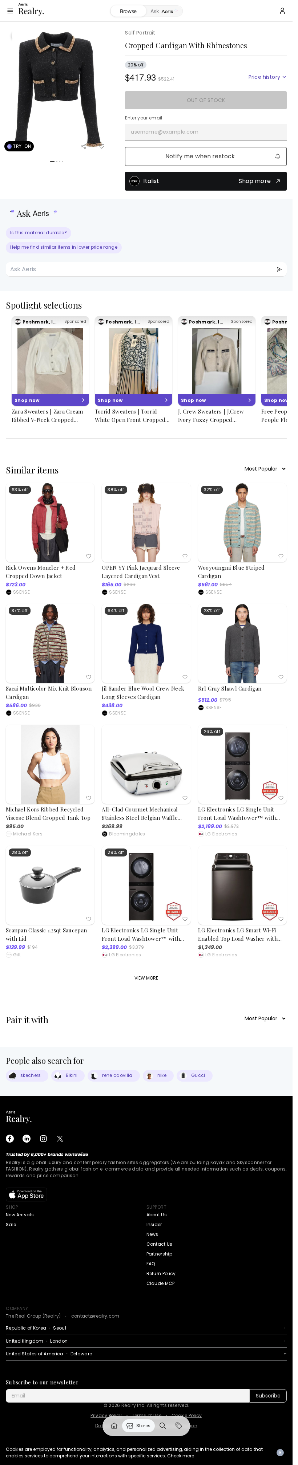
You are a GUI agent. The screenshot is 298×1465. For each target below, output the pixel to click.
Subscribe (268, 1395)
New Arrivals (20, 1215)
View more (146, 978)
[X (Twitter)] (60, 1139)
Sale (11, 1224)
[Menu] (10, 11)
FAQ (150, 1264)
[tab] (164, 11)
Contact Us (159, 1244)
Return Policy (161, 1273)
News (152, 1234)
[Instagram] (43, 1139)
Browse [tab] (128, 11)
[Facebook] (10, 1139)
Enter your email (143, 118)
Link (114, 1425)
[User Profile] (282, 11)
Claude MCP (160, 1283)
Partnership (159, 1254)
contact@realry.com (95, 1316)
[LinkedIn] (27, 1139)
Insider (154, 1224)
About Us (156, 1215)
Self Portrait (140, 32)
